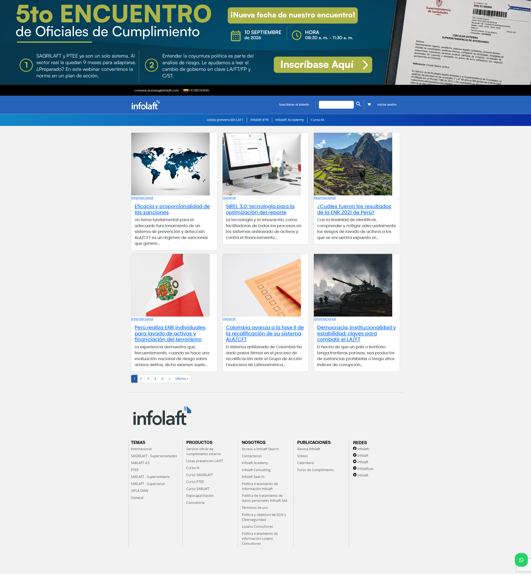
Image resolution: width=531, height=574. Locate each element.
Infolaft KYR (259, 120)
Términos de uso (255, 507)
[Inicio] (167, 105)
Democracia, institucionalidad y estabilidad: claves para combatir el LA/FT (356, 333)
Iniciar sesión (387, 104)
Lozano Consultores (257, 526)
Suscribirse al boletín (294, 104)
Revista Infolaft (308, 449)
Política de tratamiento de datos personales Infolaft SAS (264, 498)
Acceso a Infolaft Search (260, 449)
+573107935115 (199, 90)
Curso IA (317, 120)
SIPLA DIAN (139, 490)
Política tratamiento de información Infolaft (260, 486)
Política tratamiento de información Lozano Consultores (260, 538)
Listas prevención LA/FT (204, 461)
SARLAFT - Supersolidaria (150, 476)
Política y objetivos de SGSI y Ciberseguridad (264, 517)
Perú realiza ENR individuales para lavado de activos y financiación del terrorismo (170, 333)
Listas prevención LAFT (225, 120)
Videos (302, 456)
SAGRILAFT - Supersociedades (154, 456)
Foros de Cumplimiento (315, 470)
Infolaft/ (363, 449)
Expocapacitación (200, 495)
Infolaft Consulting (256, 470)
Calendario (305, 463)
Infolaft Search (253, 476)
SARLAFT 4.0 (140, 463)
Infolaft (362, 455)
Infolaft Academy (289, 120)
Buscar (358, 104)
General (229, 198)
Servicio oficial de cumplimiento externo (203, 451)
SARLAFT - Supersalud (148, 483)
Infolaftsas (365, 468)
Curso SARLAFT (198, 488)
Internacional (142, 198)
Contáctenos (252, 456)
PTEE (135, 470)
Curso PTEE (195, 481)
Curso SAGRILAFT (199, 475)
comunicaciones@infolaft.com (156, 90)
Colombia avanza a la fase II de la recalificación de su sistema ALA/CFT (265, 333)
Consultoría (195, 502)
